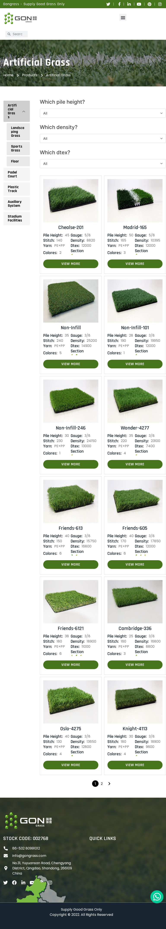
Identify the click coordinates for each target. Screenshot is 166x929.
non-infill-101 (135, 328)
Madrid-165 (135, 227)
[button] (122, 17)
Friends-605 (134, 528)
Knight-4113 (135, 728)
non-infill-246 (71, 428)
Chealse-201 (70, 227)
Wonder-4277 (135, 428)
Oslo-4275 (70, 728)
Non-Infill (71, 328)
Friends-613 (71, 528)
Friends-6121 (71, 628)
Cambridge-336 (135, 628)
